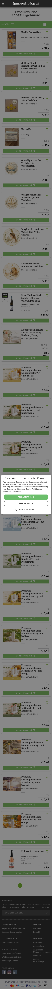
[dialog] (26, 494)
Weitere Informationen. (12, 491)
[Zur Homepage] (26, 3)
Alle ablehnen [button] (26, 503)
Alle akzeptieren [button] (26, 497)
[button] (3, 3)
